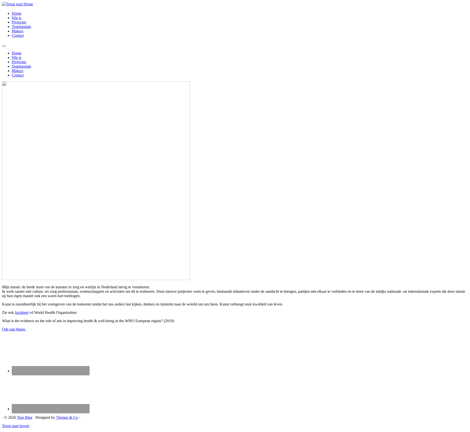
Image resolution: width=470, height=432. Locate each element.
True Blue (24, 417)
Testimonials (21, 27)
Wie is (16, 18)
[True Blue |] (17, 4)
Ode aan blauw (14, 329)
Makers (17, 31)
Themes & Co (67, 417)
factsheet (21, 312)
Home (16, 13)
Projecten (19, 22)
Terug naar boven (15, 426)
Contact (18, 35)
